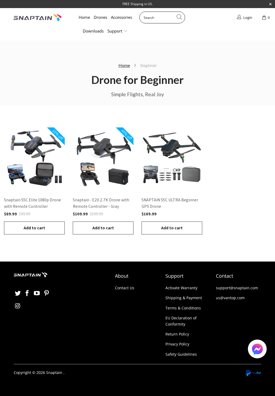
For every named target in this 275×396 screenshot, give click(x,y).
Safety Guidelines (181, 354)
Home (84, 17)
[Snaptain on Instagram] (18, 306)
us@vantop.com (230, 297)
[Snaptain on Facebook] (27, 293)
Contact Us (124, 287)
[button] (257, 350)
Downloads (93, 31)
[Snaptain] (37, 18)
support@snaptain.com (237, 287)
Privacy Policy (177, 344)
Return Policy (177, 334)
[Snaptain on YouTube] (37, 293)
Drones (100, 17)
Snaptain (54, 372)
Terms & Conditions (183, 308)
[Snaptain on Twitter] (18, 293)
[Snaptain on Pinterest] (46, 293)
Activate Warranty (181, 287)
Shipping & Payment (183, 297)
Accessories (121, 17)
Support (115, 31)
